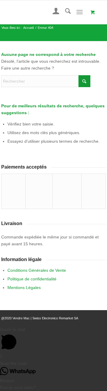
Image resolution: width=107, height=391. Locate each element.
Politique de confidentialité (31, 279)
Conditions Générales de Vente (36, 270)
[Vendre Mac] (43, 12)
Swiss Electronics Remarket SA (55, 318)
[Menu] (79, 12)
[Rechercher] (65, 12)
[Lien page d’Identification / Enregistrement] (53, 12)
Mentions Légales (24, 287)
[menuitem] (53, 12)
